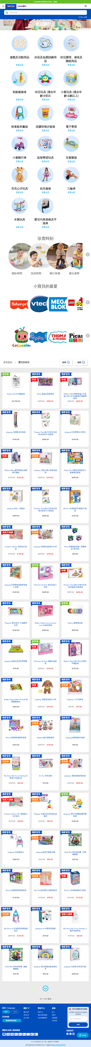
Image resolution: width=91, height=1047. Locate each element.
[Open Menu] (3, 6)
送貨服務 (54, 1018)
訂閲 (78, 1024)
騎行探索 (55, 273)
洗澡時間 (36, 273)
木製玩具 (19, 219)
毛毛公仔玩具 (19, 188)
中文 (6, 1012)
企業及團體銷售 (42, 1018)
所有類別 (8, 362)
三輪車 (71, 188)
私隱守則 (63, 1045)
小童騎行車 (20, 157)
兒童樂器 (71, 157)
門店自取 (54, 1020)
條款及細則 (55, 1045)
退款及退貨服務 (42, 1015)
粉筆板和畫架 (19, 126)
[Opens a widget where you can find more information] (83, 1035)
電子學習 (71, 126)
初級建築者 (20, 92)
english (15, 1012)
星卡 (53, 1012)
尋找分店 (26, 1015)
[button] (84, 2)
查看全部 (19, 65)
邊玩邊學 (74, 273)
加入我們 (26, 1018)
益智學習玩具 (45, 157)
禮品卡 (54, 1015)
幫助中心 (40, 1012)
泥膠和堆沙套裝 (45, 126)
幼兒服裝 (45, 188)
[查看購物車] (85, 6)
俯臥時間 (17, 273)
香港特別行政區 (11, 1020)
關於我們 (26, 1012)
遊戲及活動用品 (19, 57)
